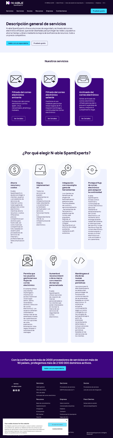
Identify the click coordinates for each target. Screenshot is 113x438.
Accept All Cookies (57, 424)
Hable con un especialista (18, 43)
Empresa (49, 11)
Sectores (20, 11)
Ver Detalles (18, 118)
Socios (29, 11)
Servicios (9, 11)
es (104, 3)
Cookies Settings (57, 429)
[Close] (66, 420)
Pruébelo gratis (99, 11)
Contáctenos (61, 11)
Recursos (39, 11)
